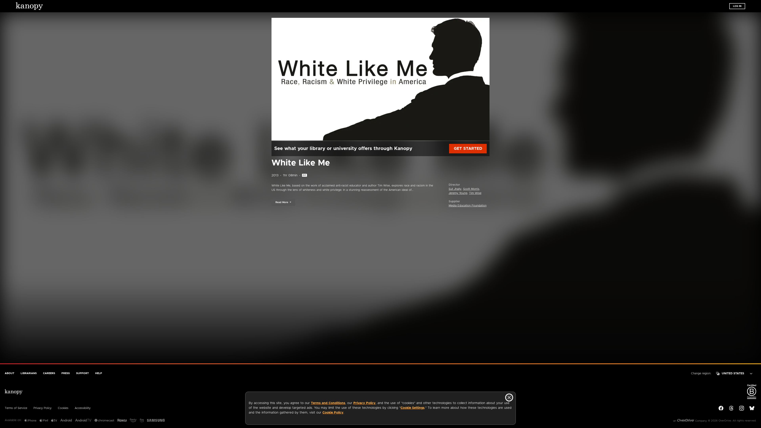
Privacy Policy (364, 403)
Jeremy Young (458, 193)
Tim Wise (475, 193)
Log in (737, 6)
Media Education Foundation (468, 205)
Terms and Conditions (328, 403)
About (9, 373)
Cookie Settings (412, 407)
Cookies (63, 408)
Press (65, 373)
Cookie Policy (332, 412)
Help (98, 373)
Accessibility (83, 408)
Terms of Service (16, 408)
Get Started (468, 149)
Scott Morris (471, 189)
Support (82, 373)
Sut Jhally (455, 189)
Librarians (29, 373)
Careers (49, 373)
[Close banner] (509, 397)
